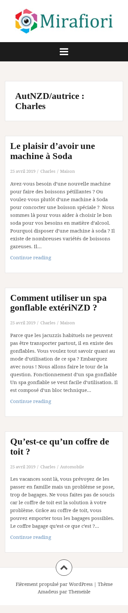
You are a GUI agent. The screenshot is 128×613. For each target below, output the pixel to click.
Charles (47, 171)
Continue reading (40, 259)
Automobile (72, 467)
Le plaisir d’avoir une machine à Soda (52, 151)
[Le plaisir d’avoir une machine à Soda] (68, 151)
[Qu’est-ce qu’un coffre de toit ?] (68, 446)
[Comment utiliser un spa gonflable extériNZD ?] (68, 302)
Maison (67, 171)
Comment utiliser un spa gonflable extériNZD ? (58, 303)
